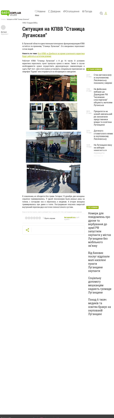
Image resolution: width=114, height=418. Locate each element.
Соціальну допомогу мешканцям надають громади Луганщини (99, 285)
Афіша (37, 15)
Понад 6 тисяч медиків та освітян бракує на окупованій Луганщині (99, 307)
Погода (88, 11)
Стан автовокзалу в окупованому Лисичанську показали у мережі (103, 79)
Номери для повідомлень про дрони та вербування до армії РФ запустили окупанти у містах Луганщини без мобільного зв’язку (99, 229)
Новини (41, 11)
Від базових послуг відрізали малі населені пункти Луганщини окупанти (99, 262)
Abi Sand (4, 32)
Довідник (56, 11)
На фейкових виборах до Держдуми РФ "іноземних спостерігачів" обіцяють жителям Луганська (103, 97)
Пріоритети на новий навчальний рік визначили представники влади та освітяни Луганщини (103, 118)
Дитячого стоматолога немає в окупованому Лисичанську (103, 134)
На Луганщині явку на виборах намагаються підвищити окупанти (103, 150)
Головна (3, 19)
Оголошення (72, 11)
